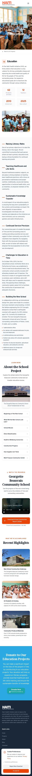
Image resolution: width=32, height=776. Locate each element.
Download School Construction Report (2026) (17, 521)
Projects (4, 736)
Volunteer (5, 745)
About (3, 739)
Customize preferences (11, 762)
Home (3, 733)
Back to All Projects (9, 51)
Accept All (16, 771)
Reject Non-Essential (16, 766)
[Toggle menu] (28, 3)
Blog (3, 742)
